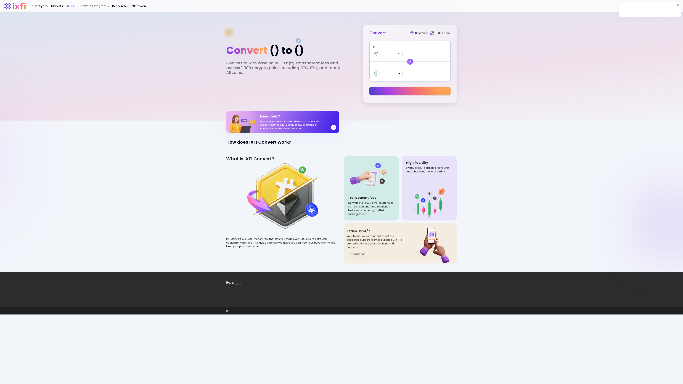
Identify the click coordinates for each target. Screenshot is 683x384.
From (376, 47)
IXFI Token (138, 6)
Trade (71, 6)
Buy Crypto (40, 6)
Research (119, 6)
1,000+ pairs (443, 33)
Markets (57, 6)
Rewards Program (93, 6)
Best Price (421, 33)
